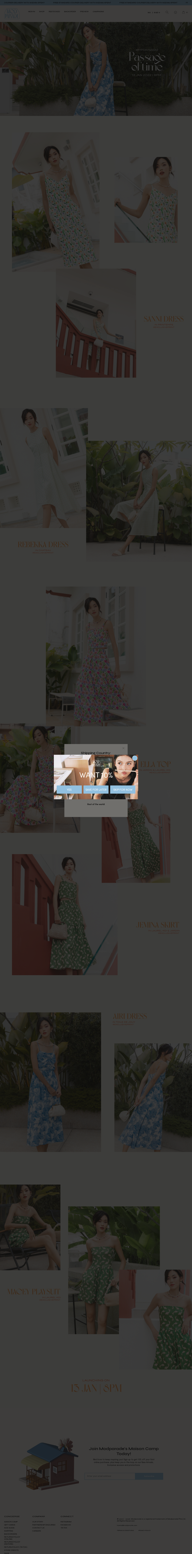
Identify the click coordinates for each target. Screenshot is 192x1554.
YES (69, 789)
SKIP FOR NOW (122, 789)
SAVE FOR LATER (96, 789)
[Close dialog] (135, 758)
